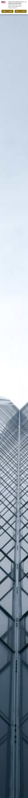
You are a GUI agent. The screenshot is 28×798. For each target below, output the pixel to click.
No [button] (17, 11)
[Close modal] (25, 2)
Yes (4, 11)
